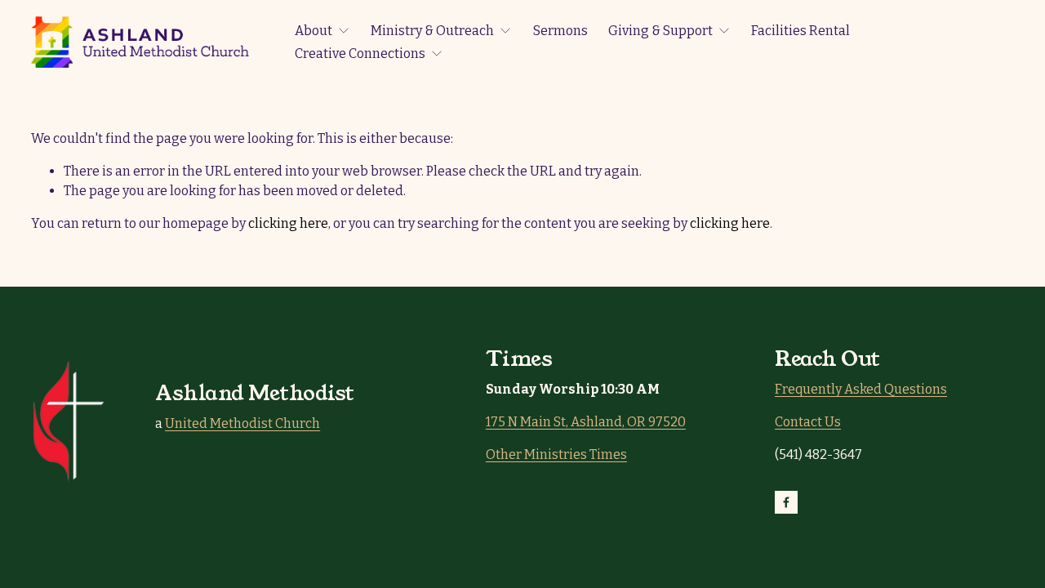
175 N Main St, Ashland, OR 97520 (586, 422)
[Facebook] (786, 502)
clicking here (288, 223)
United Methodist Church (242, 423)
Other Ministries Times (556, 454)
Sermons (560, 30)
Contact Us (808, 422)
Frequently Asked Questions (861, 389)
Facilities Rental (800, 30)
